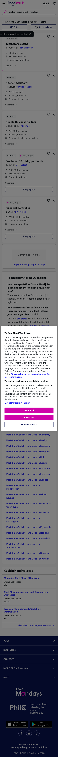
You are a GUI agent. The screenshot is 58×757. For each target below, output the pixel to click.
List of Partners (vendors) (17, 403)
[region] (28, 378)
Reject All (29, 417)
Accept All (29, 410)
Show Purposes (29, 424)
